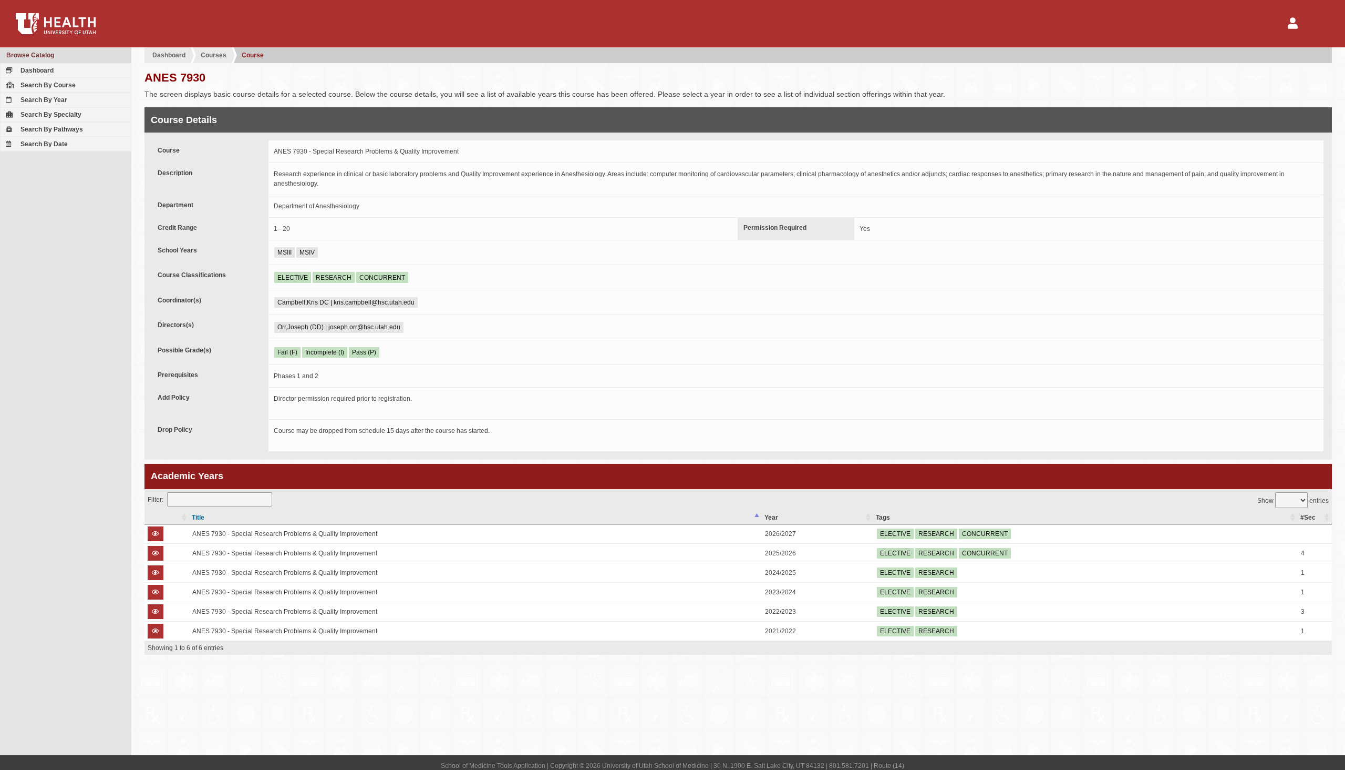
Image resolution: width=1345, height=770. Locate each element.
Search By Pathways (51, 129)
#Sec (1308, 517)
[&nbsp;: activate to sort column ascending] (166, 517)
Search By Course (47, 85)
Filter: (155, 499)
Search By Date (43, 144)
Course (253, 55)
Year (771, 517)
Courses (213, 55)
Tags (883, 517)
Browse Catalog (30, 55)
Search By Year (43, 100)
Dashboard (36, 70)
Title (198, 517)
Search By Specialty (50, 114)
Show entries (1293, 500)
